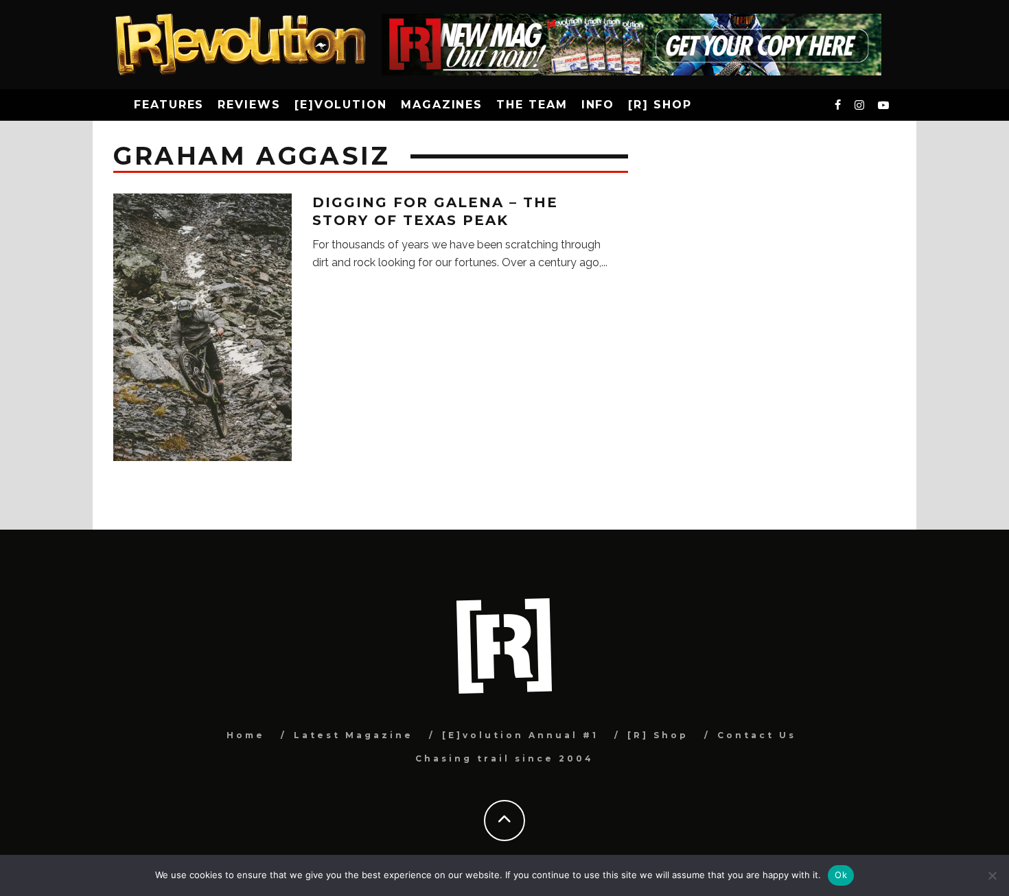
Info (598, 104)
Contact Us (756, 735)
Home (246, 735)
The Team (531, 104)
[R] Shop (659, 104)
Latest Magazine (353, 735)
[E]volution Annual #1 (520, 735)
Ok (841, 874)
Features (169, 104)
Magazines (442, 104)
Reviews (249, 104)
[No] (992, 875)
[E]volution (340, 104)
